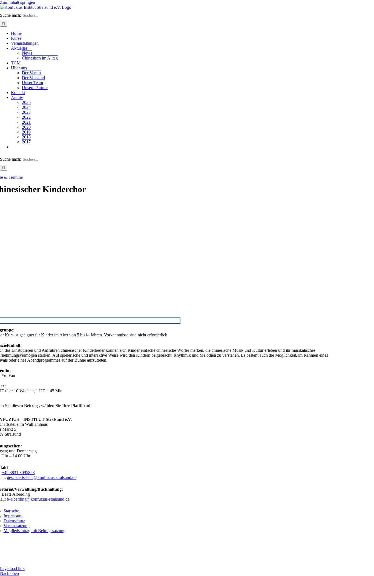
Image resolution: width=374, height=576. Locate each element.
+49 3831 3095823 (18, 472)
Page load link (12, 568)
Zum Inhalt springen (17, 2)
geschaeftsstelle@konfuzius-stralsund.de (41, 477)
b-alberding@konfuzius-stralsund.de (38, 499)
